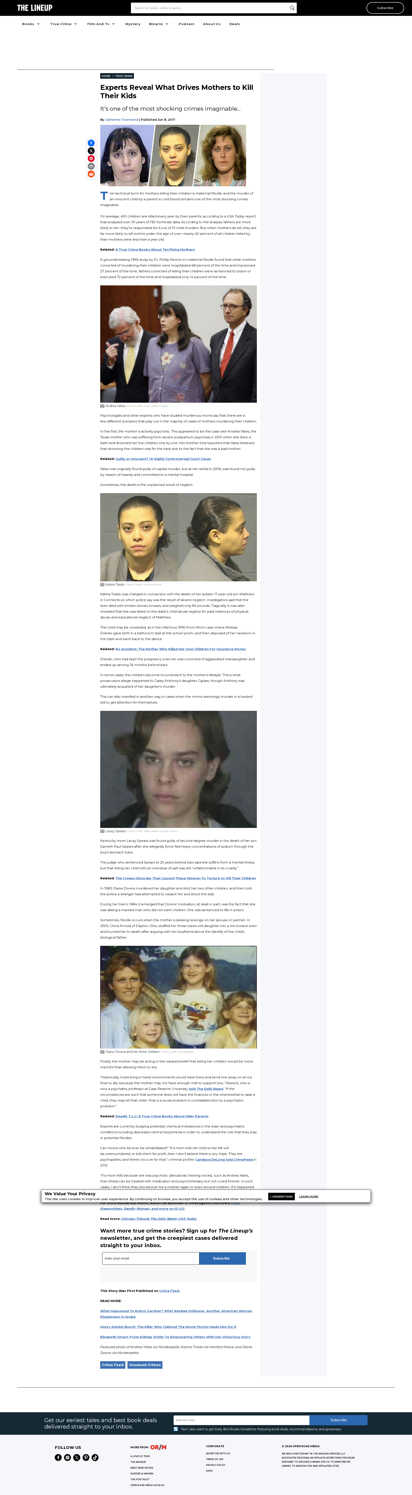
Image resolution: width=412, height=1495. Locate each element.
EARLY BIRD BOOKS (141, 1467)
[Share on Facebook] (91, 143)
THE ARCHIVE (138, 1462)
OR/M (209, 1470)
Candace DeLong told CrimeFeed (224, 1159)
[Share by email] (91, 166)
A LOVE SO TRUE (140, 1456)
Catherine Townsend (121, 120)
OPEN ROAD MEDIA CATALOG (147, 1485)
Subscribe (385, 8)
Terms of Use (214, 1459)
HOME (106, 76)
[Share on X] (91, 150)
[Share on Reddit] (91, 173)
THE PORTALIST (140, 1479)
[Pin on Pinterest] (91, 158)
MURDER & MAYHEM (141, 1473)
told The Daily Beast (206, 1089)
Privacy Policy (215, 1465)
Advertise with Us (218, 1453)
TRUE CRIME (123, 76)
